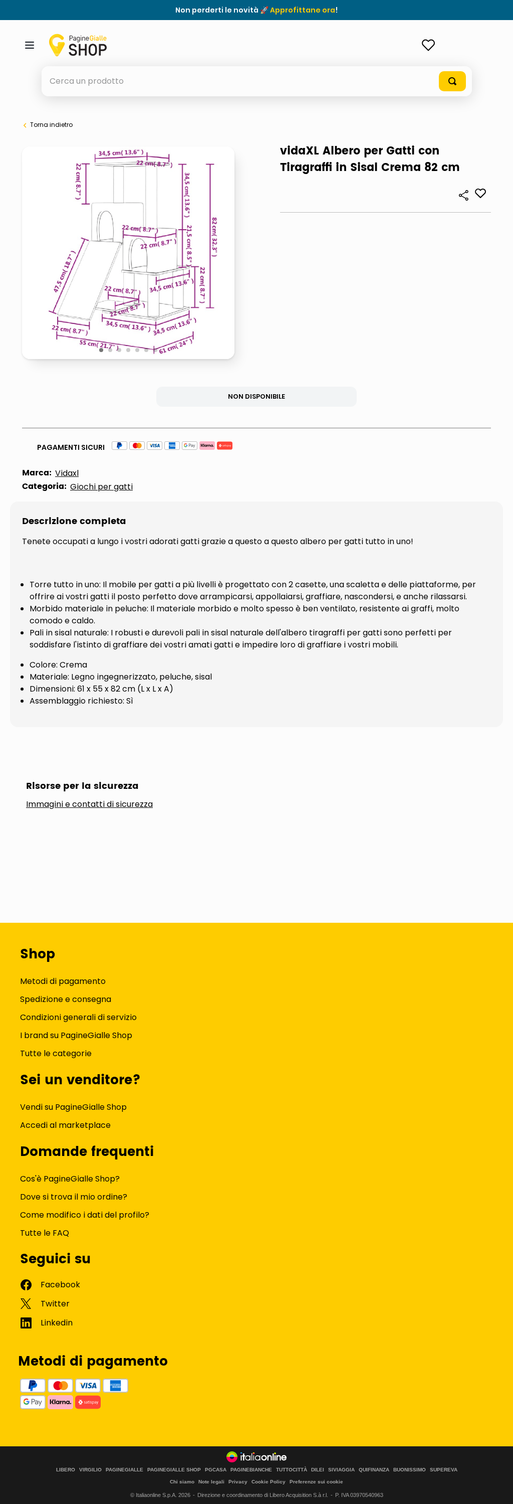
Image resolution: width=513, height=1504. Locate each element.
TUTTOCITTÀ (291, 1469)
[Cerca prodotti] (452, 81)
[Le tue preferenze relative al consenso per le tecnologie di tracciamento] (495, 1486)
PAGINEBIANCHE (251, 1469)
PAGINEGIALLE (124, 1469)
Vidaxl (67, 473)
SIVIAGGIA (341, 1469)
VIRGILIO (90, 1469)
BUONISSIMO (409, 1469)
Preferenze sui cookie (316, 1481)
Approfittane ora (302, 10)
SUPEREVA (443, 1469)
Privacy (237, 1481)
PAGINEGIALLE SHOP (174, 1469)
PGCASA (215, 1469)
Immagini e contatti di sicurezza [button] (89, 804)
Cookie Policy (268, 1481)
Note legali (211, 1481)
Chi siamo (182, 1481)
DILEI (317, 1469)
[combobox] (257, 81)
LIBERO (65, 1469)
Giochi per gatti (101, 486)
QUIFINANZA (374, 1469)
